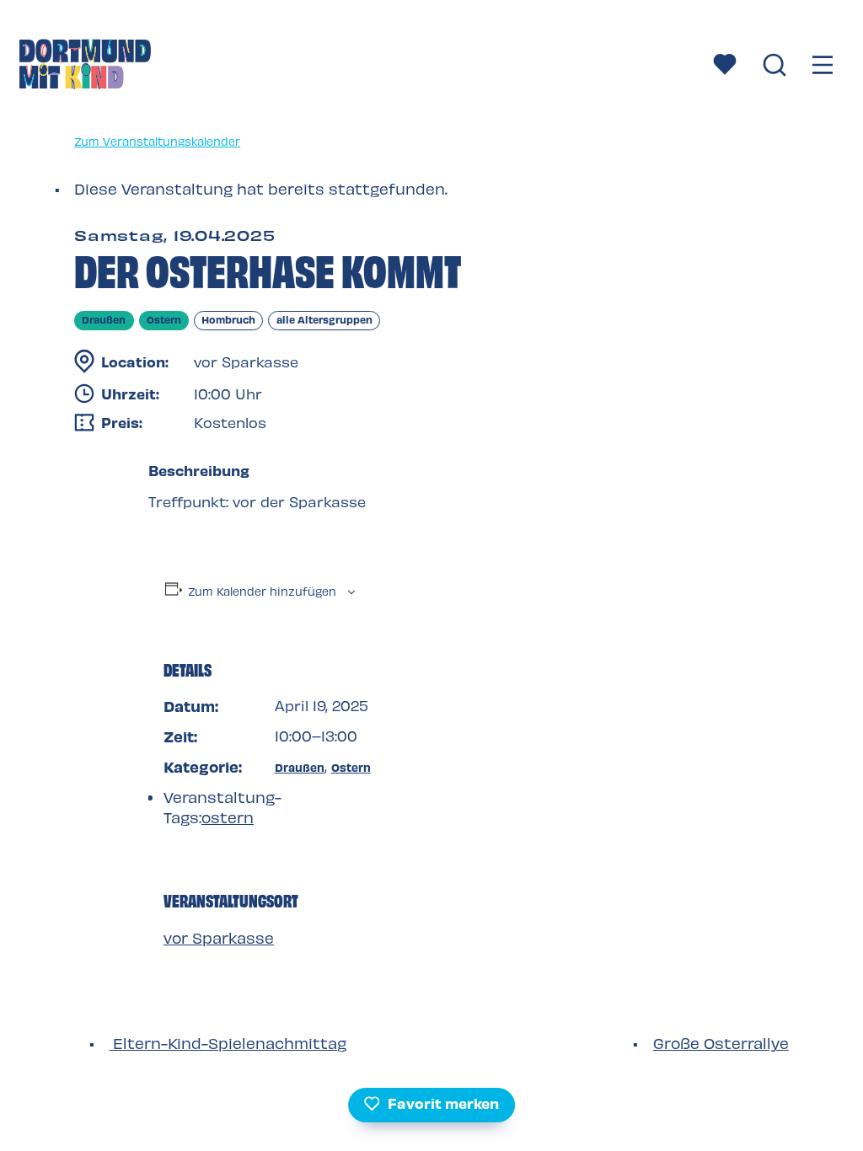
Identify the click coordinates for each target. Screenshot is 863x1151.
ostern (227, 817)
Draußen (299, 767)
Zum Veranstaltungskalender (157, 141)
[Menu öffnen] (823, 66)
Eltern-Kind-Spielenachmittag (227, 1043)
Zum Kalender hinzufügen (262, 591)
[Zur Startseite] (85, 66)
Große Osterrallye (721, 1043)
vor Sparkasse (218, 937)
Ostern (351, 767)
